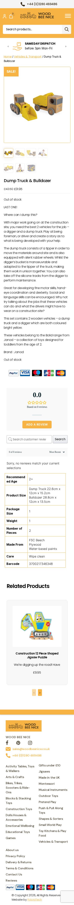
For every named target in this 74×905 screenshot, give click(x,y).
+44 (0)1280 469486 (42, 4)
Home (8, 57)
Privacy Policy (15, 856)
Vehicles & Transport (28, 57)
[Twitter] (18, 743)
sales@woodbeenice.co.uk (31, 749)
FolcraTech (35, 900)
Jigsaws (44, 771)
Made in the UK (49, 778)
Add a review (37, 424)
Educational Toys (18, 832)
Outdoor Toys (48, 796)
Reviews (11, 881)
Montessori (46, 784)
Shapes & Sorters (51, 819)
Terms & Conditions (19, 868)
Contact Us (14, 874)
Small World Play (50, 825)
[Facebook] (7, 743)
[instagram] (30, 743)
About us (12, 850)
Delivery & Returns (18, 862)
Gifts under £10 (49, 765)
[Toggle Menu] (68, 16)
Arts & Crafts (15, 777)
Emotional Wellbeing (20, 826)
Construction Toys (19, 809)
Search (66, 29)
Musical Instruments (53, 790)
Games (11, 838)
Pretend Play (47, 802)
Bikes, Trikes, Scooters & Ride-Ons (18, 787)
